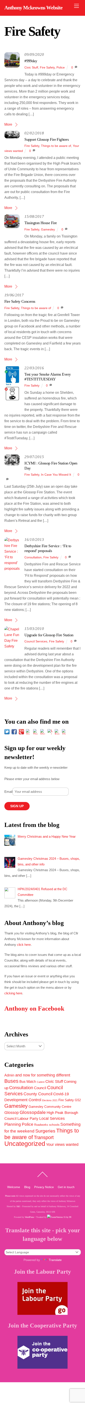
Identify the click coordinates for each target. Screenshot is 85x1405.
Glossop (11, 1112)
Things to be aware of (56, 146)
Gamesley (48, 229)
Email (8, 791)
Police (60, 67)
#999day (30, 61)
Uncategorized (24, 1143)
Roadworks (41, 1124)
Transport (44, 1137)
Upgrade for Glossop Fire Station (48, 635)
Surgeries (45, 1130)
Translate (55, 1260)
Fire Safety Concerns (19, 301)
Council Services (35, 641)
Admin (9, 1075)
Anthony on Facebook (34, 1008)
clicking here (13, 993)
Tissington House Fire (40, 223)
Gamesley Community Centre (50, 1106)
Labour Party (27, 1119)
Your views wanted (62, 1144)
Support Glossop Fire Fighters (46, 139)
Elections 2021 (50, 1100)
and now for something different (42, 1075)
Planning (12, 1124)
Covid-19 (61, 1094)
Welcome (13, 1187)
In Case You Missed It (56, 474)
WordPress (29, 1217)
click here (24, 944)
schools (54, 1124)
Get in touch (66, 1187)
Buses (11, 1081)
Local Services (52, 1118)
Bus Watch (27, 1081)
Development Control (22, 1100)
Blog (27, 1187)
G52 (78, 1100)
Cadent (40, 1082)
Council (40, 1088)
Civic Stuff (31, 67)
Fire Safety (47, 67)
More (8, 124)
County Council (38, 1093)
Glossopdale (33, 1112)
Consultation (33, 557)
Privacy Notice (44, 1187)
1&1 (18, 1206)
